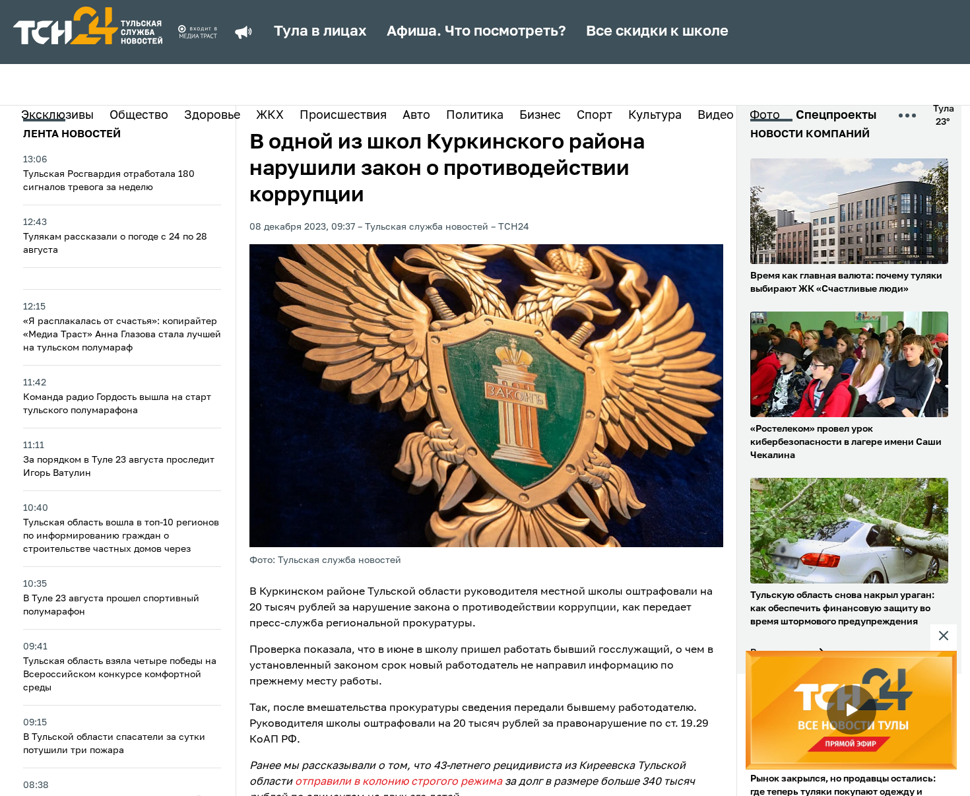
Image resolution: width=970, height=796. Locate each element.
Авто (416, 115)
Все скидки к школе (657, 31)
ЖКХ (270, 115)
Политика (474, 115)
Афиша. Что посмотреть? (476, 31)
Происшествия (343, 115)
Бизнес (540, 115)
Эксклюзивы (57, 115)
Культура (655, 115)
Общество (139, 115)
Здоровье (212, 115)
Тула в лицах (320, 31)
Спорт (594, 115)
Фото (765, 115)
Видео (715, 115)
